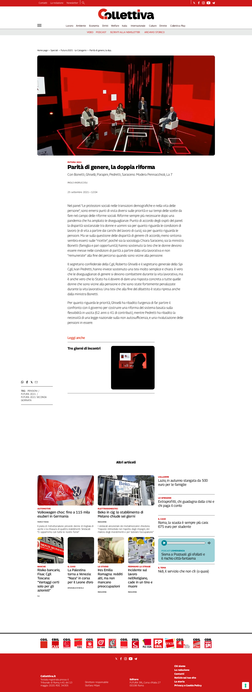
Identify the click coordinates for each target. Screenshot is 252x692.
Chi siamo (179, 666)
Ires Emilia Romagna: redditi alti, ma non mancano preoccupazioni (110, 578)
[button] (22, 382)
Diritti (105, 25)
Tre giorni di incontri (84, 348)
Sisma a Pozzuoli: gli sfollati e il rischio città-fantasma (183, 556)
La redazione (56, 2)
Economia (94, 25)
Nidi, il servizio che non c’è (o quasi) (183, 571)
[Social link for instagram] (203, 2)
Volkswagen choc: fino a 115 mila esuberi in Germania (63, 514)
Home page (42, 50)
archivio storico (154, 32)
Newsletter (72, 2)
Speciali (54, 50)
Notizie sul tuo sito (185, 677)
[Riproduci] (164, 543)
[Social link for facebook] (198, 2)
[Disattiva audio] (209, 543)
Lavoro (69, 25)
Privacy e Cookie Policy (188, 685)
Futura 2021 (28, 393)
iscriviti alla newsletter (125, 32)
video (90, 32)
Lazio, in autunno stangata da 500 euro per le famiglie (183, 482)
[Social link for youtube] (208, 2)
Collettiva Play (177, 25)
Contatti (43, 2)
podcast (101, 32)
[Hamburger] (39, 25)
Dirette (163, 25)
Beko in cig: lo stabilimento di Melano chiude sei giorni (120, 514)
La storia (179, 681)
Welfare (115, 25)
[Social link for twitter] (194, 2)
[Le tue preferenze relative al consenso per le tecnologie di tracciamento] (245, 685)
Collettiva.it (48, 676)
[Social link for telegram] (213, 2)
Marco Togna (43, 522)
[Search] (83, 3)
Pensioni (32, 390)
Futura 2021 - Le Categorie (74, 50)
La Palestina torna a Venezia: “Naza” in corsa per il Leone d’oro (80, 576)
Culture (153, 25)
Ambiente (81, 25)
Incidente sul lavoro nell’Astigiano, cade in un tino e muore (140, 578)
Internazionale (138, 25)
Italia (124, 25)
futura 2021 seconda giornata (34, 399)
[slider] (185, 543)
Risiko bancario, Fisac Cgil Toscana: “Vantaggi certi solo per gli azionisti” (48, 580)
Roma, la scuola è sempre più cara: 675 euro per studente (183, 524)
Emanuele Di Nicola (76, 588)
